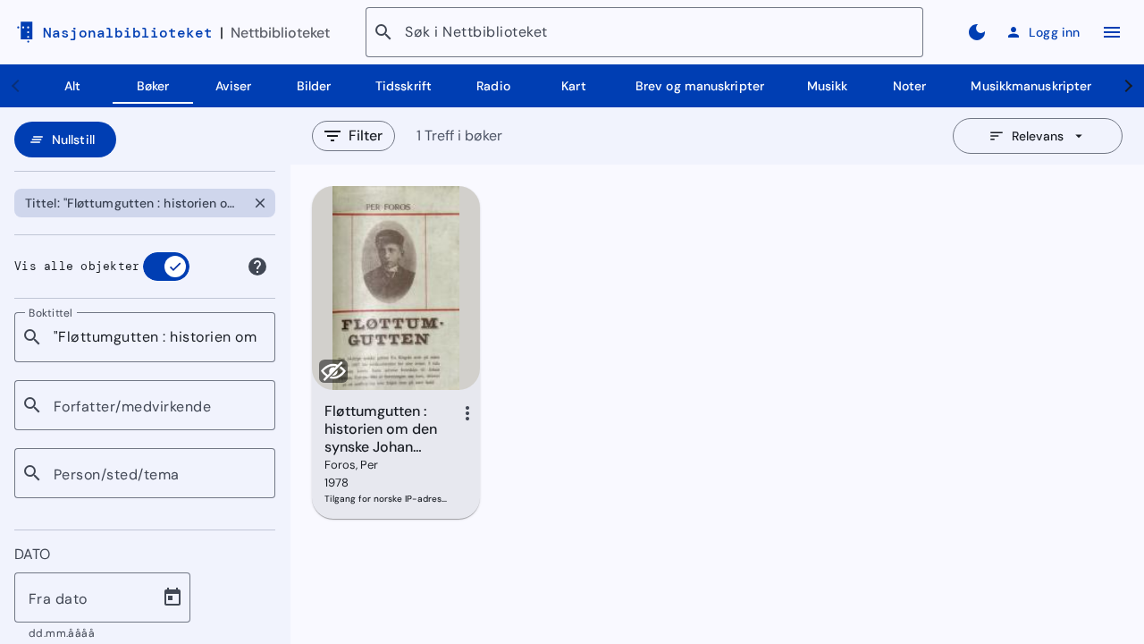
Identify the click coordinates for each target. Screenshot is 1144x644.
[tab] (72, 85)
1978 (336, 482)
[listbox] (144, 203)
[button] (260, 203)
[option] (129, 203)
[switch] (166, 266)
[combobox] (157, 337)
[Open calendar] (172, 597)
